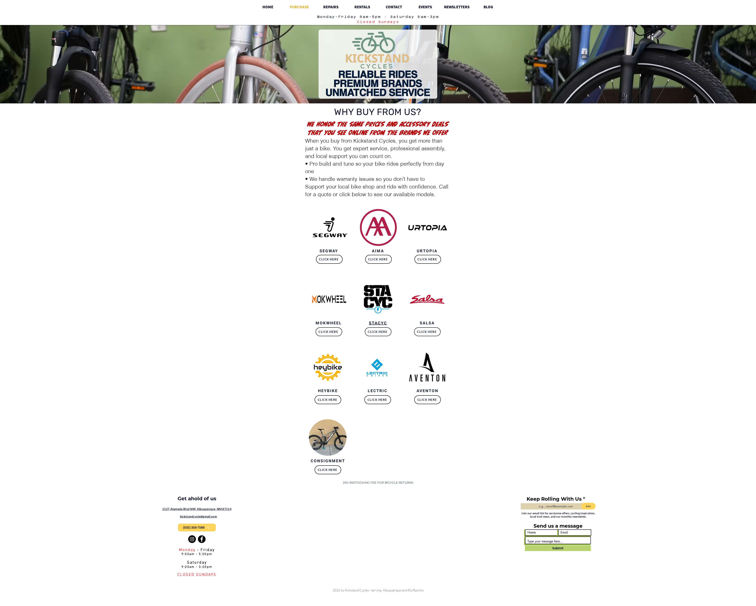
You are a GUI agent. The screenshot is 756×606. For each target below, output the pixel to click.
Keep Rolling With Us (554, 498)
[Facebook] (202, 539)
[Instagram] (192, 539)
